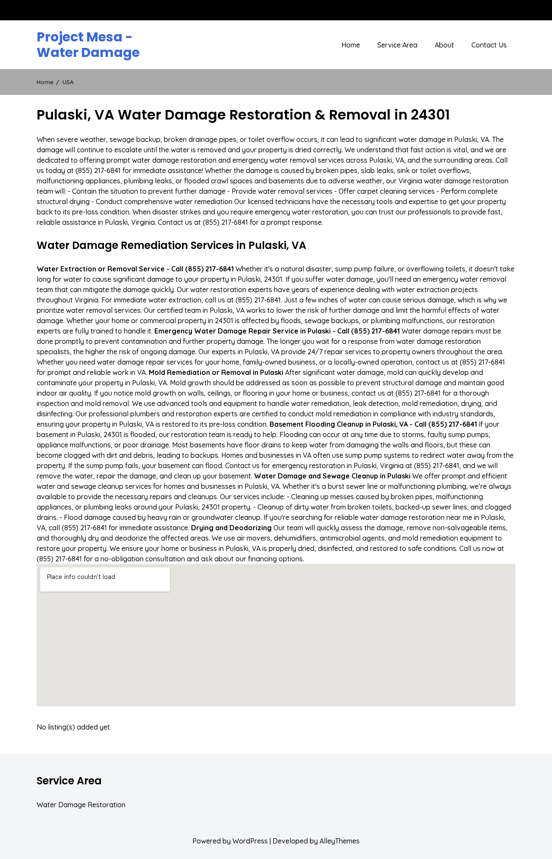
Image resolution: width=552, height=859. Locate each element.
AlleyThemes (340, 841)
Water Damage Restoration (81, 804)
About (444, 45)
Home (351, 45)
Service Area (397, 45)
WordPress (250, 841)
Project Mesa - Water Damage (88, 44)
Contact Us (489, 45)
